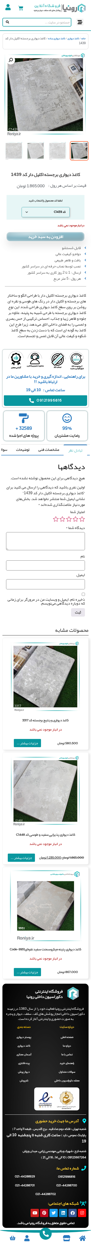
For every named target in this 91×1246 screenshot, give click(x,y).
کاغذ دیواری (73, 38)
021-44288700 (66, 1185)
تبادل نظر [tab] (75, 450)
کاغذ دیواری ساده (56, 38)
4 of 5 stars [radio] (62, 519)
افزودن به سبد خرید (45, 236)
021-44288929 (25, 1177)
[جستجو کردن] (6, 22)
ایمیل (80, 575)
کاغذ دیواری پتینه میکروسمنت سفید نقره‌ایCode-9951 (45, 949)
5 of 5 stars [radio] (56, 519)
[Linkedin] (63, 1213)
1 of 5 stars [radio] (82, 519)
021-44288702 (45, 1194)
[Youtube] (35, 1213)
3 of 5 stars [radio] (69, 519)
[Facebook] (72, 1213)
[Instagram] (82, 1213)
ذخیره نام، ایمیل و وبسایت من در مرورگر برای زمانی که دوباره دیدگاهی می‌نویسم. (46, 601)
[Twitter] (54, 1213)
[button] (79, 22)
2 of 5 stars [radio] (75, 519)
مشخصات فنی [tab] (48, 449)
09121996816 (66, 1177)
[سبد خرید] (21, 8)
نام (83, 556)
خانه (83, 38)
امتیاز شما (77, 512)
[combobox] (40, 22)
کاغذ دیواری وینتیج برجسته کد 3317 (45, 720)
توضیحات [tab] (23, 449)
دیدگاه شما (75, 528)
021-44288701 (25, 1185)
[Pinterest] (44, 1213)
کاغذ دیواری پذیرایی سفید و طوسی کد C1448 (45, 835)
